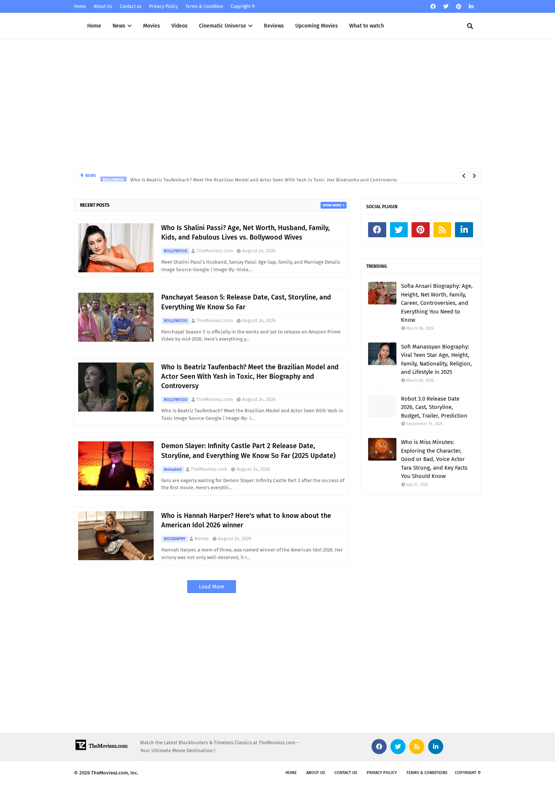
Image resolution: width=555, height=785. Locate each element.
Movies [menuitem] (151, 26)
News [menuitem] (119, 26)
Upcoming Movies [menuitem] (316, 26)
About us (315, 772)
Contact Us (346, 772)
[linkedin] (471, 6)
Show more (332, 205)
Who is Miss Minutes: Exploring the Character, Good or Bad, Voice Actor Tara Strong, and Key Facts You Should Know (434, 459)
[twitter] (445, 6)
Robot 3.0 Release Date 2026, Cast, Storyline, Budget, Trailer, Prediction (434, 407)
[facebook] (433, 6)
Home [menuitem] (94, 26)
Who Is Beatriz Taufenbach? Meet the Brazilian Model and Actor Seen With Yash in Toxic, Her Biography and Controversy (263, 175)
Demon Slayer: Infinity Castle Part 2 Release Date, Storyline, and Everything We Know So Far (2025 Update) (248, 450)
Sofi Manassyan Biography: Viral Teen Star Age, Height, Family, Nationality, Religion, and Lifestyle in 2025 (436, 359)
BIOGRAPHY (174, 538)
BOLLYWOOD (175, 251)
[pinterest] (458, 6)
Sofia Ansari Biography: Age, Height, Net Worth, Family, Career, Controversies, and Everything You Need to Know (437, 303)
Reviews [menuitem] (274, 26)
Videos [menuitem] (179, 26)
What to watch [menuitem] (366, 26)
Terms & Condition (204, 6)
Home (80, 6)
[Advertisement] (277, 104)
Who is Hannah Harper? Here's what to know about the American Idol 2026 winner (246, 520)
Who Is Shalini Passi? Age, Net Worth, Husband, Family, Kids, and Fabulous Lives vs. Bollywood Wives (245, 232)
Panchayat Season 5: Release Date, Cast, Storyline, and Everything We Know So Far (246, 302)
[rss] (442, 229)
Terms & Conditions (426, 772)
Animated (173, 469)
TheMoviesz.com (214, 250)
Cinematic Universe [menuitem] (222, 26)
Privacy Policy (163, 6)
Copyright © (243, 6)
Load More (211, 587)
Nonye (201, 538)
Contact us (131, 6)
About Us (103, 6)
